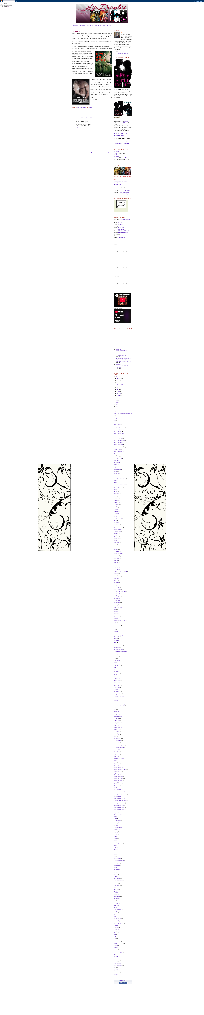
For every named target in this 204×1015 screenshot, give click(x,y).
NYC (115, 760)
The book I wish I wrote (119, 923)
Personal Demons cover (119, 793)
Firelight (116, 595)
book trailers (116, 513)
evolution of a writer (118, 584)
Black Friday (117, 493)
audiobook (116, 473)
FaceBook (116, 154)
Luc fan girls (116, 711)
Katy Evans (93, 108)
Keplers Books (117, 680)
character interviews (118, 527)
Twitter (115, 153)
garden (115, 615)
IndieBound (124, 181)
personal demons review (119, 803)
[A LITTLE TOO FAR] (123, 115)
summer (115, 907)
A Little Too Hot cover (119, 435)
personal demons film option (120, 794)
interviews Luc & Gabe (126, 190)
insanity (115, 662)
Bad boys (78, 108)
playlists (116, 813)
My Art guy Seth (117, 738)
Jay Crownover (86, 108)
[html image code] (123, 88)
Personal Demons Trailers (119, 809)
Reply (77, 127)
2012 (117, 400)
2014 (117, 376)
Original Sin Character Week (120, 769)
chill (115, 535)
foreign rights (117, 600)
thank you (116, 922)
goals (115, 622)
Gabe (115, 609)
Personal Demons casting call (120, 791)
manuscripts (116, 718)
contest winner (117, 546)
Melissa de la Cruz (118, 727)
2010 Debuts (116, 417)
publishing (116, 822)
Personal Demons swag (119, 805)
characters (116, 533)
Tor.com (115, 932)
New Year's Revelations (119, 758)
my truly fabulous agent (119, 747)
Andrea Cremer (117, 462)
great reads (116, 627)
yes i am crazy (117, 972)
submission (116, 903)
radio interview (117, 829)
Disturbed (116, 573)
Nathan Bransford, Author (121, 354)
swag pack (116, 911)
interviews (116, 664)
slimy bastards (117, 878)
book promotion (117, 506)
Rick (115, 842)
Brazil (115, 520)
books (115, 515)
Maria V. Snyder (117, 722)
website (115, 951)
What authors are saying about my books (96, 25)
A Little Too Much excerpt (119, 442)
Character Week (117, 531)
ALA (115, 455)
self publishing (117, 869)
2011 (117, 402)
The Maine (116, 927)
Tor (114, 931)
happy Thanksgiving (118, 635)
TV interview (127, 157)
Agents (115, 453)
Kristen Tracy (117, 687)
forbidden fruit (117, 596)
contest (115, 544)
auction (115, 471)
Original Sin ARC (118, 765)
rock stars (116, 847)
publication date (117, 820)
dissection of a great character (120, 571)
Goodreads (116, 156)
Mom (115, 733)
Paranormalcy (117, 785)
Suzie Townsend (117, 909)
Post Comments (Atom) (83, 155)
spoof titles (116, 889)
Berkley (115, 489)
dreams (115, 575)
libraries (115, 702)
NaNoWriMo (116, 751)
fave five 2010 (117, 587)
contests (115, 547)
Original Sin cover (118, 771)
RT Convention (117, 851)
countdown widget (118, 553)
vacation (116, 945)
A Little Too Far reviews (119, 429)
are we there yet (117, 469)
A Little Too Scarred (118, 444)
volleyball (116, 947)
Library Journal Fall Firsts (119, 705)
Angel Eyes (116, 464)
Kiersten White (117, 682)
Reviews (109, 25)
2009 (117, 406)
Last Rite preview (118, 694)
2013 (117, 398)
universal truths (117, 942)
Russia (115, 853)
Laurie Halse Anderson (119, 696)
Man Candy (116, 715)
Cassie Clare (116, 524)
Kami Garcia (116, 673)
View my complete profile (121, 53)
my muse (116, 744)
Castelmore (120, 224)
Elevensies (116, 582)
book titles (116, 511)
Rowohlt (120, 226)
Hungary (116, 653)
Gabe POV (116, 611)
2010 (117, 404)
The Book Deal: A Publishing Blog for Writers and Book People (123, 359)
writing (115, 962)
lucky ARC (116, 713)
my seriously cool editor (119, 745)
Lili (115, 707)
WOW (115, 958)
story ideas (116, 898)
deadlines (116, 566)
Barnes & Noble (117, 184)
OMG (115, 762)
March (118, 391)
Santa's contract (117, 858)
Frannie (115, 604)
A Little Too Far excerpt (119, 427)
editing (115, 580)
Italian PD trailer (117, 665)
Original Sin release (118, 774)
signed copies (117, 873)
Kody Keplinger (117, 685)
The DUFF (116, 925)
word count (116, 956)
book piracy (116, 504)
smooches (116, 883)
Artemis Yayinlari (121, 237)
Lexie (115, 698)
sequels (115, 871)
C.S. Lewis (116, 522)
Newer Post (74, 152)
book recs (116, 507)
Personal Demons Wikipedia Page (121, 194)
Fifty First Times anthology (120, 591)
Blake (115, 495)
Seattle (115, 867)
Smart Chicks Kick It (118, 880)
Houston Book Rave (118, 649)
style (115, 900)
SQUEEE (116, 892)
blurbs (115, 497)
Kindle (115, 684)
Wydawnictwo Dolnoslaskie (124, 231)
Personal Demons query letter (120, 800)
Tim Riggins (116, 929)
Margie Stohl (117, 720)
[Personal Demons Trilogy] (122, 174)
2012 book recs (117, 418)
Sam (115, 856)
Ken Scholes (116, 676)
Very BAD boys (120, 384)
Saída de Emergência (123, 232)
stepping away (117, 896)
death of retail (117, 567)
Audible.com (117, 187)
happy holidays (117, 633)
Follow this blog (123, 982)
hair (115, 629)
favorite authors (117, 589)
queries (115, 824)
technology (116, 920)
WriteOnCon (116, 960)
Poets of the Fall (117, 814)
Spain (115, 887)
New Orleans (116, 756)
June (118, 382)
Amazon (116, 186)
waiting (115, 949)
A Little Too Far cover (118, 426)
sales (115, 854)
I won (115, 655)
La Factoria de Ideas (121, 235)
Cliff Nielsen (116, 542)
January (118, 395)
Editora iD (119, 222)
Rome (115, 849)
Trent (115, 938)
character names (117, 529)
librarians (116, 700)
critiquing (116, 562)
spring (115, 891)
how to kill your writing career (120, 651)
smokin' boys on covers (119, 882)
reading (115, 831)
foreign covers (117, 598)
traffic (115, 936)
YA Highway (118, 349)
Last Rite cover (117, 691)
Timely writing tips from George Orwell (123, 361)
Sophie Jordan (117, 885)
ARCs (115, 467)
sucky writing (117, 905)
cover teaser (116, 558)
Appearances (75, 25)
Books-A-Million (117, 181)
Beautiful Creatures (118, 487)
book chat (116, 498)
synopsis (116, 912)
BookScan (116, 517)
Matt (115, 724)
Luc (115, 709)
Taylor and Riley (117, 918)
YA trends (116, 971)
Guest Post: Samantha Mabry (121, 350)
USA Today (126, 121)
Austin (115, 475)
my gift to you (117, 742)
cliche (115, 540)
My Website (116, 151)
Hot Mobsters (117, 647)
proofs (115, 818)
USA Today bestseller (118, 943)
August (118, 380)
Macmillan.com (117, 182)
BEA (115, 486)
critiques (116, 560)
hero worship (117, 640)
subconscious (117, 902)
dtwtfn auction (117, 576)
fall (114, 586)
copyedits (116, 549)
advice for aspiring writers (119, 447)
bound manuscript (118, 518)
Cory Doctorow (117, 551)
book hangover (117, 502)
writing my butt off (118, 965)
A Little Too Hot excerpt (119, 437)
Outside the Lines (118, 784)
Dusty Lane (116, 578)
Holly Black (116, 644)
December (119, 378)
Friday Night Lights (118, 607)
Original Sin (116, 764)
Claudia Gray (117, 538)
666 (115, 420)
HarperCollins (117, 636)
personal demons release (119, 802)
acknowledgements (118, 446)
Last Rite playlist (117, 693)
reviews (115, 838)
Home (92, 152)
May (118, 387)
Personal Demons (117, 789)
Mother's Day (117, 734)
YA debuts (116, 969)
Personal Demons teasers (119, 807)
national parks (117, 754)
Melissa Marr (117, 729)
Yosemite (116, 974)
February (119, 393)
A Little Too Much (118, 438)
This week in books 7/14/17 (121, 355)
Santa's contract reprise (119, 860)
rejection (116, 834)
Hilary (115, 642)
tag (114, 914)
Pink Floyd (116, 811)
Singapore (116, 876)
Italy (115, 667)
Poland (115, 816)
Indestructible (117, 660)
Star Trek (116, 894)
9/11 (115, 422)
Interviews (82, 25)
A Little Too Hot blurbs (119, 433)
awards (115, 480)
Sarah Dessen (117, 862)
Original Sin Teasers (118, 778)
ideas (115, 658)
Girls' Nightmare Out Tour (119, 620)
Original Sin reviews (118, 776)
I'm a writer (116, 656)
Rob (115, 845)
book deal (116, 500)
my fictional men (117, 740)
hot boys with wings (118, 645)
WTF (115, 967)
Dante (115, 564)
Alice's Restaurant (118, 458)
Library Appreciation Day (119, 704)
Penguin (116, 787)
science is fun (117, 865)
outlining (116, 782)
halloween (116, 631)
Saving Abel (116, 863)
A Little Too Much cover (119, 440)
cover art (116, 555)
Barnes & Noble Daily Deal (120, 484)
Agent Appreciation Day (119, 451)
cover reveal (116, 556)
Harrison (116, 638)
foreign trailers (117, 602)
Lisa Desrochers (126, 32)
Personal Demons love (119, 796)
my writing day (117, 749)
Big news (116, 491)
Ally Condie (116, 460)
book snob (116, 509)
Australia (116, 477)
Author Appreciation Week (120, 478)
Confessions (118, 364)
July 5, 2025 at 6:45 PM (86, 118)
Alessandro (116, 457)
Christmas (116, 536)
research (115, 836)
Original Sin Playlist (118, 773)
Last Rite (116, 689)
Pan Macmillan (122, 221)
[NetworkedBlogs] (123, 980)
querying (116, 825)
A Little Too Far (117, 424)
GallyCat (116, 613)
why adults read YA (118, 952)
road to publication (118, 843)
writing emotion (117, 963)
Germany (116, 618)
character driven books (119, 526)
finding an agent (117, 593)
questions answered (118, 827)
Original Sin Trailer (118, 780)
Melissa (115, 725)
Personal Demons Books (124, 192)
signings (116, 874)
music (115, 736)
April (118, 389)
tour (115, 934)
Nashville (116, 753)
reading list (116, 833)
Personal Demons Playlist (119, 798)
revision (115, 840)
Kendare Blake (117, 678)
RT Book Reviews (123, 122)
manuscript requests (118, 716)
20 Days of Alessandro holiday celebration (123, 413)
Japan (115, 669)
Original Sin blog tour (118, 767)
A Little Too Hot (117, 431)
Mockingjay (116, 731)
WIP (115, 954)
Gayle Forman (117, 616)
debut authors (117, 569)
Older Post (110, 152)
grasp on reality (117, 626)
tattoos (115, 916)
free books (116, 606)
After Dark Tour (117, 449)
